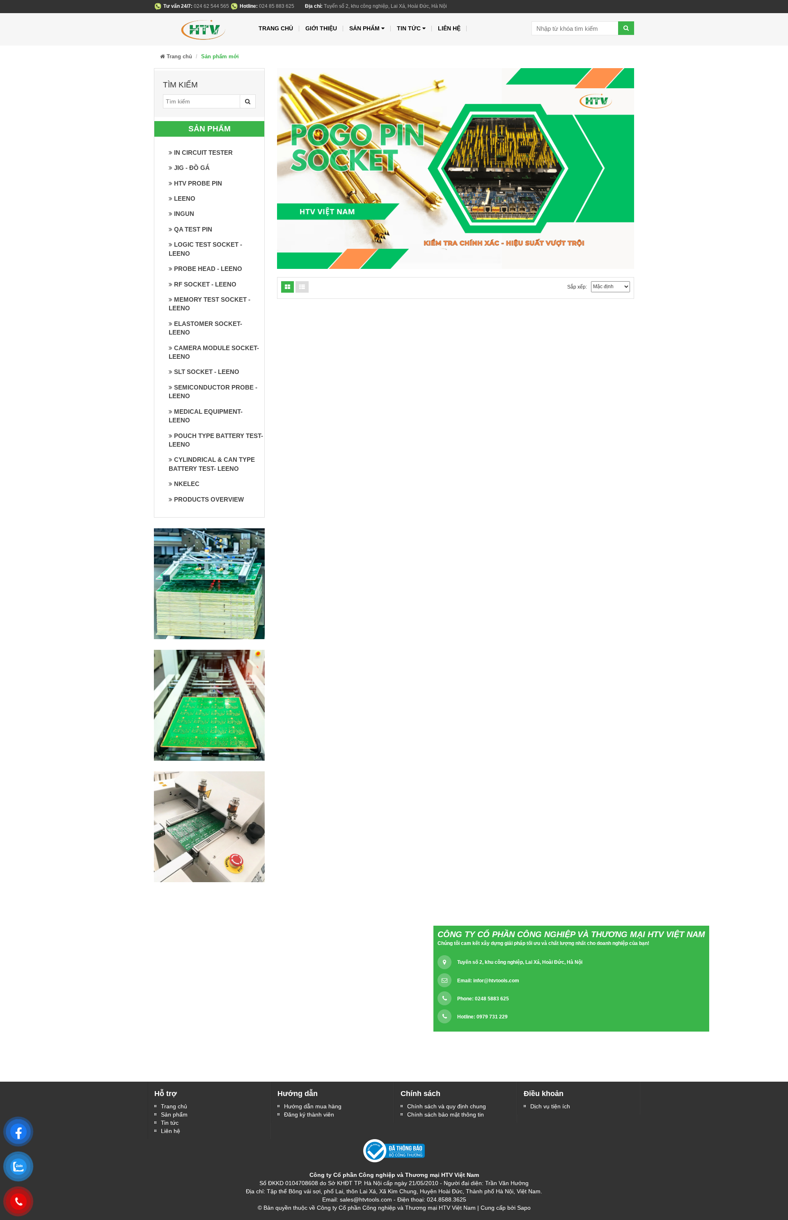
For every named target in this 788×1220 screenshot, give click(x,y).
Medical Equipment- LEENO (206, 416)
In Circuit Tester (202, 152)
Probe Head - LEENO (207, 268)
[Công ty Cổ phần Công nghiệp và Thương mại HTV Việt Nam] (202, 28)
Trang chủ (174, 1106)
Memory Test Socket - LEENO (209, 304)
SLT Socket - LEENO (205, 371)
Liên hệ (170, 1131)
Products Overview (208, 499)
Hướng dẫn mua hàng (312, 1106)
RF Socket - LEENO (204, 284)
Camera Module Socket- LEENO (214, 352)
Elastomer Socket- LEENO (205, 328)
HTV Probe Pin (197, 183)
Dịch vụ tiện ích (550, 1106)
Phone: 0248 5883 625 (483, 999)
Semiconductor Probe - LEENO (213, 391)
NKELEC (185, 483)
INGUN (183, 213)
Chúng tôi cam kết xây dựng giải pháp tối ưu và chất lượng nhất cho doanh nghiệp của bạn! (543, 943)
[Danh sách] (287, 287)
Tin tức (170, 1122)
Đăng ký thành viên (309, 1114)
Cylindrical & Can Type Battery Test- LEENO (212, 464)
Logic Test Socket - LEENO (205, 249)
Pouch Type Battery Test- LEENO (216, 440)
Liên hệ (449, 28)
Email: (488, 981)
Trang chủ (276, 28)
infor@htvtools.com (496, 981)
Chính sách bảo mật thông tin (445, 1114)
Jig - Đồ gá (191, 167)
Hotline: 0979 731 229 (482, 1017)
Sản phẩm (174, 1114)
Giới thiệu (321, 28)
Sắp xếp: (577, 287)
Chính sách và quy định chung (446, 1106)
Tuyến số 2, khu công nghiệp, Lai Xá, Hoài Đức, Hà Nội (519, 962)
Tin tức (409, 28)
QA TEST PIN (192, 229)
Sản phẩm (364, 28)
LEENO (183, 198)
